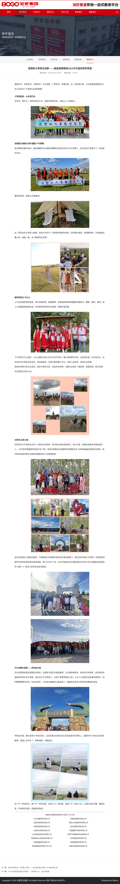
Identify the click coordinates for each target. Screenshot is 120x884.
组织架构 (41, 59)
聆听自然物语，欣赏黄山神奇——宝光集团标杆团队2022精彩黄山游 (29, 868)
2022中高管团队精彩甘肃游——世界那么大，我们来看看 (25, 871)
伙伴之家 (64, 12)
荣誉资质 (78, 59)
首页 (9, 12)
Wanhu (115, 880)
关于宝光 (22, 12)
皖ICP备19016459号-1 (56, 880)
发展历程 (65, 59)
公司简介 (29, 59)
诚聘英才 (92, 12)
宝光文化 (54, 59)
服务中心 (50, 12)
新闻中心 (90, 59)
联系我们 (78, 12)
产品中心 (36, 12)
